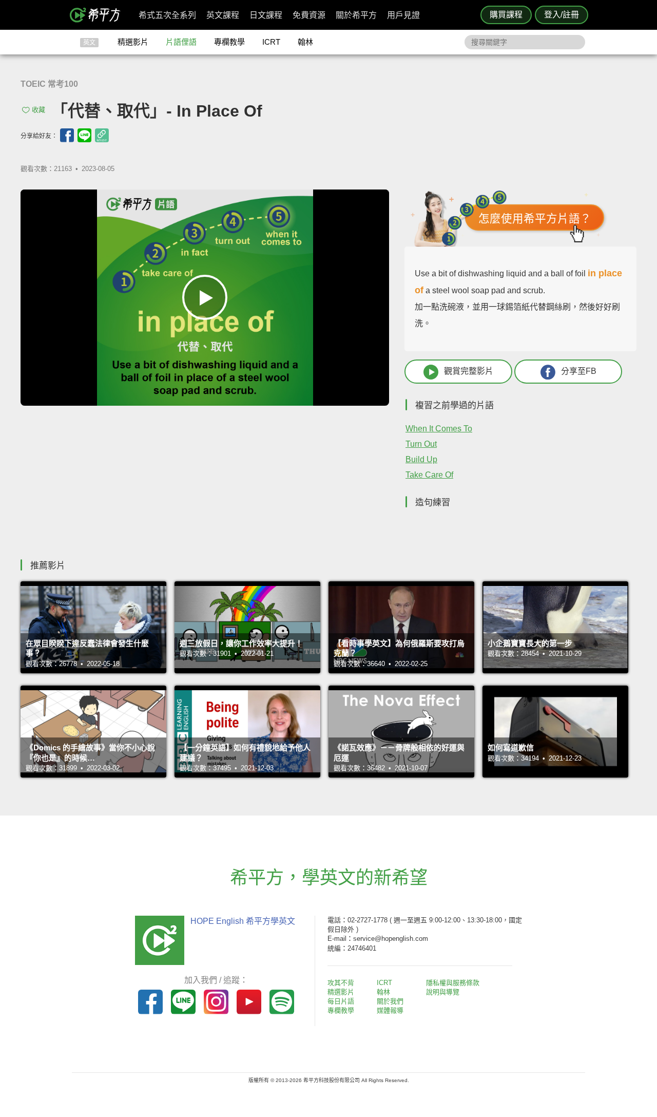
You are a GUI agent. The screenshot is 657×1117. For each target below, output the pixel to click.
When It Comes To (438, 428)
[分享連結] (102, 135)
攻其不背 (340, 983)
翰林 (305, 41)
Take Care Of (429, 474)
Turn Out (421, 444)
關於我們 (390, 1001)
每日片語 (340, 1001)
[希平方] (98, 15)
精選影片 (133, 41)
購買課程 (506, 14)
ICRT (271, 41)
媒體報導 (390, 1010)
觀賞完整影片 (468, 371)
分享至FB (578, 371)
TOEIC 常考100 (49, 84)
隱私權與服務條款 (452, 983)
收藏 (38, 109)
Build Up (421, 459)
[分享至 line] (84, 135)
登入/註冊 (561, 14)
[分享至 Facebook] (67, 135)
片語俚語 (181, 41)
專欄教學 (229, 41)
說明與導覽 (442, 992)
